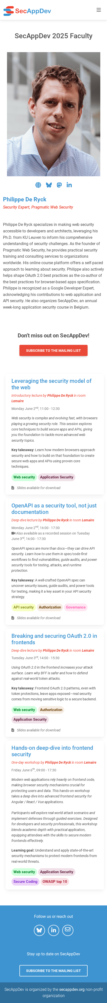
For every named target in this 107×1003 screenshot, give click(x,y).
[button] (38, 185)
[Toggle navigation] (99, 9)
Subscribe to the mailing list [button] (53, 351)
